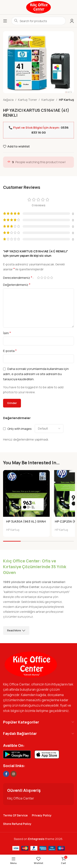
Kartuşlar (47, 99)
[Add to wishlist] (46, 473)
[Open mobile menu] (5, 21)
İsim (7, 333)
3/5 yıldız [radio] (45, 277)
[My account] (72, 21)
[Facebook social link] (6, 774)
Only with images (19, 428)
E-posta (10, 350)
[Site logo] (38, 7)
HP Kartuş (66, 99)
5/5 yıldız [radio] (51, 277)
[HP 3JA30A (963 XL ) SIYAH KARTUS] (26, 493)
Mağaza (8, 99)
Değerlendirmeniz (16, 284)
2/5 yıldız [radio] (41, 277)
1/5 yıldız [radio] (38, 277)
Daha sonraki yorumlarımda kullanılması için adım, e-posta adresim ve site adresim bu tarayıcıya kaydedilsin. (36, 374)
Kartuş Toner (27, 99)
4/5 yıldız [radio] (48, 277)
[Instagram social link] (13, 774)
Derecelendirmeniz (17, 277)
